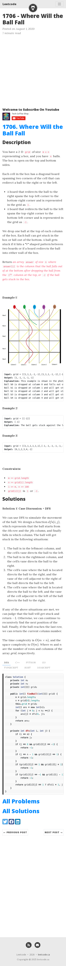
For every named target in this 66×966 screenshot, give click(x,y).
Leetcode (9, 4)
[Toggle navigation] (59, 4)
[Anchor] (28, 22)
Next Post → (54, 832)
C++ (17, 662)
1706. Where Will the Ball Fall (32, 130)
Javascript (43, 667)
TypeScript (11, 667)
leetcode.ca (44, 954)
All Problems (21, 801)
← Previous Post (15, 832)
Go (44, 662)
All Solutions (20, 811)
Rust (28, 667)
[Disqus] (33, 885)
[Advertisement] (33, 70)
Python (31, 662)
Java (6, 662)
